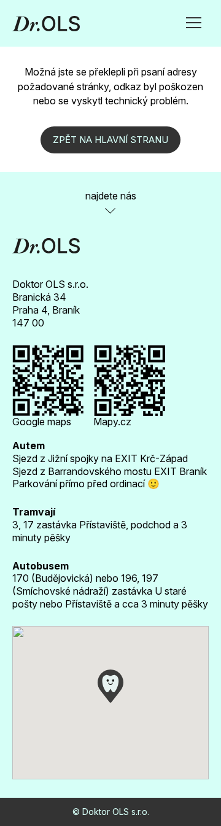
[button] (110, 686)
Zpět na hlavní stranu (110, 139)
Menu (193, 19)
